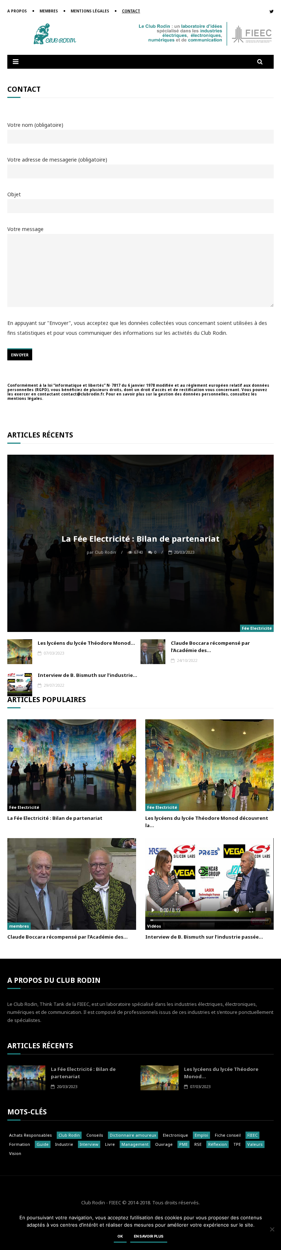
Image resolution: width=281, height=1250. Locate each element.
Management (135, 1144)
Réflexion (217, 1144)
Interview (89, 1144)
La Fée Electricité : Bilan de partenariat (140, 538)
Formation (19, 1144)
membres (19, 926)
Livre (110, 1144)
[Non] (272, 1229)
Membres (49, 11)
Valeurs (255, 1144)
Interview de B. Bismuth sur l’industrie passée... (204, 936)
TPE (237, 1144)
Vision (15, 1153)
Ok (120, 1236)
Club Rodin (101, 552)
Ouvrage (164, 1144)
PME (183, 1144)
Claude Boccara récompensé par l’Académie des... (210, 647)
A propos (17, 11)
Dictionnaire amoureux (133, 1135)
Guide (43, 1144)
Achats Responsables (30, 1135)
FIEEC (252, 1135)
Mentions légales (90, 11)
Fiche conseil (228, 1135)
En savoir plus (149, 1236)
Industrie (64, 1144)
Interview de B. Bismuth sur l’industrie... (87, 675)
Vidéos (154, 926)
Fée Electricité (257, 628)
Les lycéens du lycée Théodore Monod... (86, 643)
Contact (131, 11)
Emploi (201, 1135)
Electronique (175, 1135)
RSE (198, 1144)
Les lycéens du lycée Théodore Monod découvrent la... (206, 822)
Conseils (94, 1135)
